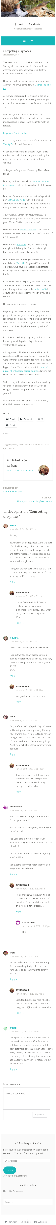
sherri (13, 525)
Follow (10, 1170)
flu (30, 445)
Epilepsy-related (28, 229)
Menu (30, 40)
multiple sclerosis (41, 445)
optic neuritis (40, 289)
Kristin (13, 1028)
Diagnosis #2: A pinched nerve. (17, 133)
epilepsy (14, 445)
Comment (39, 1114)
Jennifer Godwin (28, 24)
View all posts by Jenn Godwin (21, 470)
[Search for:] (28, 1201)
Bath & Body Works (16, 199)
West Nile (21, 263)
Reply (12, 581)
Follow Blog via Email (28, 1143)
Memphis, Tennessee (13, 1191)
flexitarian (21, 244)
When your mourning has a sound (35, 499)
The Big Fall (8, 144)
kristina (14, 637)
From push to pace (13, 490)
